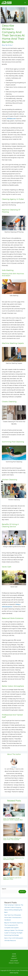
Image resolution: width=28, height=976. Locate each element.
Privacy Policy (14, 963)
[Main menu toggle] (25, 2)
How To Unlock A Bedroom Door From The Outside (12, 838)
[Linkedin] (2, 488)
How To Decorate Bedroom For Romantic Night (13, 858)
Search (4, 889)
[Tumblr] (2, 492)
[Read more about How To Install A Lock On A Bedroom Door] (14, 869)
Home (14, 954)
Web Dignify (14, 972)
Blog (3, 45)
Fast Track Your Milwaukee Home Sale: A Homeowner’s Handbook (12, 917)
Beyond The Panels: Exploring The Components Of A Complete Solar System (13, 925)
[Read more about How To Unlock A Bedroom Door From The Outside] (14, 830)
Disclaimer (14, 960)
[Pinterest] (2, 486)
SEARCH (22, 891)
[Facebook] (2, 481)
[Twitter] (2, 483)
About (14, 956)
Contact (14, 958)
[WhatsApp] (2, 494)
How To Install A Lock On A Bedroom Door (12, 878)
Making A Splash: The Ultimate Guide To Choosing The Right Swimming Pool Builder (13, 933)
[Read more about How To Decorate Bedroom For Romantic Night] (14, 849)
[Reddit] (2, 490)
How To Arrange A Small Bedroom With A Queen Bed (12, 819)
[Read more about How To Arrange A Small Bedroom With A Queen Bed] (14, 810)
